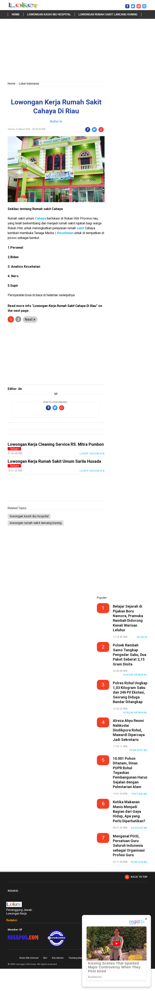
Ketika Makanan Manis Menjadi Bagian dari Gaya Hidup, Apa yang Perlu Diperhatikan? (129, 811)
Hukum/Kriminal (135, 674)
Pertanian (139, 794)
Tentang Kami (75, 958)
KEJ (45, 958)
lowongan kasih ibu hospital (49, 14)
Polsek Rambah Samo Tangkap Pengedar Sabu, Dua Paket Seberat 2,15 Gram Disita (129, 654)
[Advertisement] (77, 50)
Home (16, 14)
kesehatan (139, 828)
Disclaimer (58, 958)
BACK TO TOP (139, 876)
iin (61, 121)
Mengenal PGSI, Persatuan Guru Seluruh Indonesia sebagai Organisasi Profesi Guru (129, 845)
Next (29, 319)
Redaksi (11, 920)
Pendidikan (139, 862)
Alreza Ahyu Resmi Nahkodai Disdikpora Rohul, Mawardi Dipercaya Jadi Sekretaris (129, 730)
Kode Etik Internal (28, 958)
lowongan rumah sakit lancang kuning (108, 14)
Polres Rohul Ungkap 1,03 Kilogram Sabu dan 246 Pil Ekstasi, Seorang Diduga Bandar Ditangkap (130, 692)
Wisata (142, 637)
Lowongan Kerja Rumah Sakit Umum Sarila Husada (54, 461)
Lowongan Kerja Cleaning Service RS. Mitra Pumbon (56, 444)
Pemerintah (138, 750)
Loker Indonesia (29, 83)
